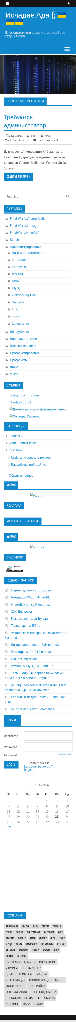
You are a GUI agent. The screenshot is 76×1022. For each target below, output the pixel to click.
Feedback (15, 436)
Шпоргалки (20, 323)
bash (35, 926)
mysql (9, 944)
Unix (15, 309)
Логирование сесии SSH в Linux (35, 645)
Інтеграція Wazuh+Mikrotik (30, 597)
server (35, 950)
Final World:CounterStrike (28, 218)
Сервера (32, 416)
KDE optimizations (24, 659)
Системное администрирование (31, 962)
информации (16, 980)
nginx (19, 944)
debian (19, 932)
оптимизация (16, 992)
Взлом (22, 956)
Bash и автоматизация (29, 253)
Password (10, 747)
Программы (18, 360)
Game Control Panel (23, 443)
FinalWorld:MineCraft (25, 232)
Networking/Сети (24, 295)
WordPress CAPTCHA (65, 754)
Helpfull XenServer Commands (32, 709)
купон (60, 980)
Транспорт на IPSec (25, 625)
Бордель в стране (23, 339)
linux (15, 281)
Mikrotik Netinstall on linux (30, 604)
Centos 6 (56, 926)
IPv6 (52, 938)
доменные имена (19, 974)
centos (45, 926)
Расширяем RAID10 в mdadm (32, 652)
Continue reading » (18, 177)
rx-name (10, 950)
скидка (49, 998)
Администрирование (26, 247)
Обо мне (15, 450)
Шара (14, 367)
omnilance (31, 944)
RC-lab (14, 240)
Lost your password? (38, 766)
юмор (14, 374)
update (9, 956)
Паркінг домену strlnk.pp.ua (31, 590)
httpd (32, 938)
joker (33, 135)
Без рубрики (19, 332)
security (23, 950)
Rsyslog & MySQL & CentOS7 (32, 666)
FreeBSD (10, 938)
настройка (37, 986)
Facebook (49, 932)
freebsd (17, 274)
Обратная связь (21, 475)
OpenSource (47, 944)
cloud (9, 932)
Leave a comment (48, 140)
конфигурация (40, 980)
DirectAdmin (21, 260)
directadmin (33, 932)
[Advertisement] (38, 870)
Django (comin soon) (24, 395)
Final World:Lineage (24, 225)
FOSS (60, 932)
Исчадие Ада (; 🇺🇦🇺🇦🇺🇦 (35, 19)
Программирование (25, 353)
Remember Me (39, 763)
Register (30, 770)
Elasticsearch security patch (30, 618)
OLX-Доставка (21, 611)
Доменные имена (23, 346)
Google (22, 938)
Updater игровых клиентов (31, 457)
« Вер (8, 826)
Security (18, 302)
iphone (43, 938)
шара (26, 1004)
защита (41, 974)
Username (11, 736)
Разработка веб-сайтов (28, 464)
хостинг (12, 1004)
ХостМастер (31, 968)
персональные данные (23, 998)
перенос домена (43, 992)
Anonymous (12, 926)
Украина (12, 968)
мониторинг (15, 986)
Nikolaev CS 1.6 (21, 402)
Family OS (19, 267)
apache (25, 926)
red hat (61, 944)
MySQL (17, 288)
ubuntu (46, 950)
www (16, 316)
